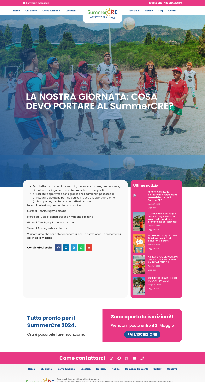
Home (16, 10)
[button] (58, 247)
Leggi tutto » (153, 208)
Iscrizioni (134, 10)
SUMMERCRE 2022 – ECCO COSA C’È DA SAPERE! (162, 279)
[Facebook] (119, 358)
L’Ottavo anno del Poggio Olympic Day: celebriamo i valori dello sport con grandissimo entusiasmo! (163, 217)
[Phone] (142, 358)
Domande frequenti (136, 369)
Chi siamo (31, 10)
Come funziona (51, 10)
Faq (160, 10)
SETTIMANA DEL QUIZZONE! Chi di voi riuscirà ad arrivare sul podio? (162, 238)
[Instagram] (126, 358)
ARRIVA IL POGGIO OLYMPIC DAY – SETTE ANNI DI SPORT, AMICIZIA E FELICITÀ (163, 259)
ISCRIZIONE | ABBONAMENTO (165, 2)
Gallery (157, 369)
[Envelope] (134, 358)
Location (71, 10)
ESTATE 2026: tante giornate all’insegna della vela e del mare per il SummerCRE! (162, 196)
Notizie (149, 10)
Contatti (173, 10)
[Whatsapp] (111, 358)
